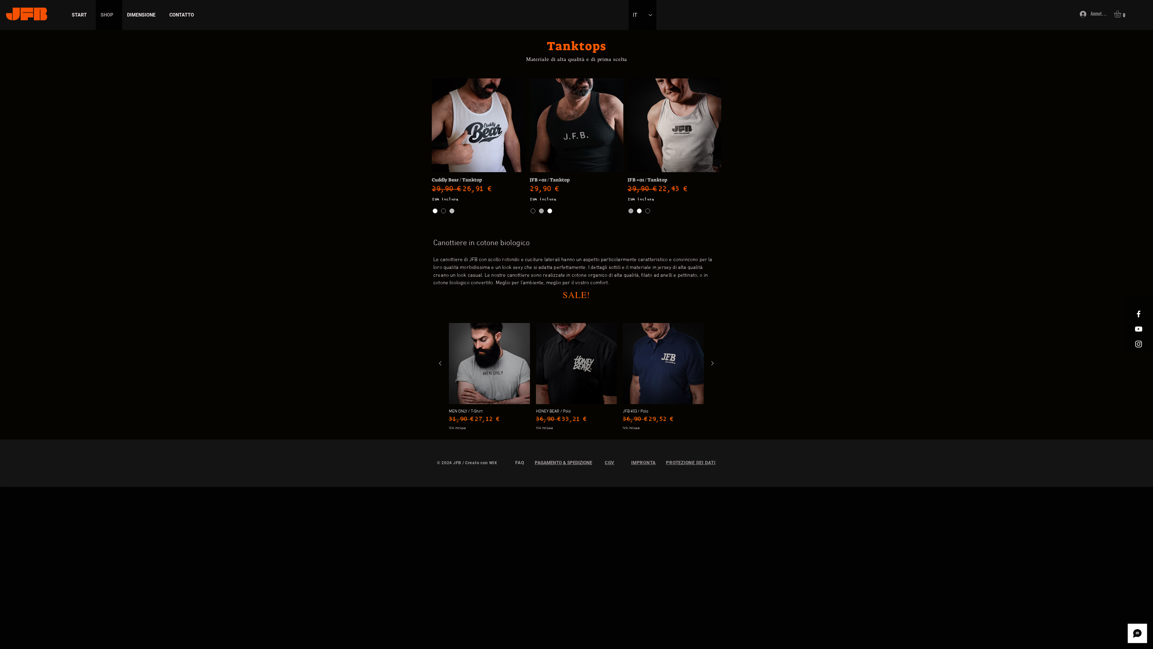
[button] (1122, 13)
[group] (576, 377)
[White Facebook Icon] (1138, 313)
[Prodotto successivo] (712, 363)
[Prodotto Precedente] (440, 363)
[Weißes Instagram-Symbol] (1138, 344)
